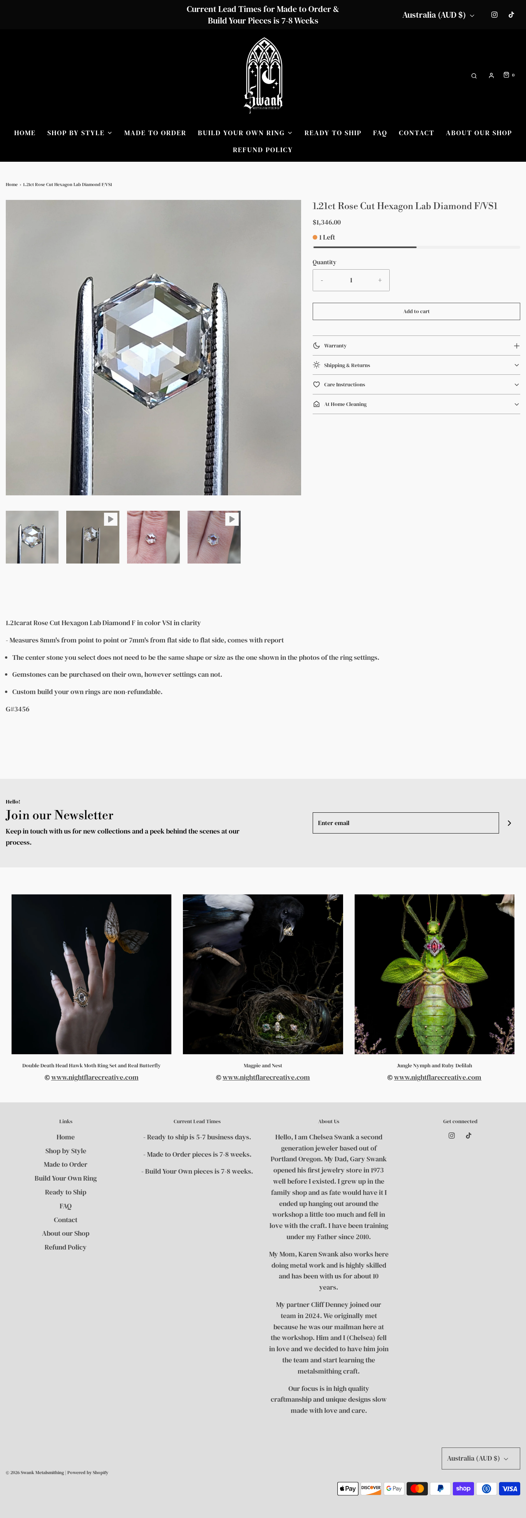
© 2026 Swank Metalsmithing (35, 1472)
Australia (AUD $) (435, 14)
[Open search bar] (474, 75)
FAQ (380, 133)
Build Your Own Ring (66, 1178)
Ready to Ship (333, 133)
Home (25, 133)
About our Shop (479, 133)
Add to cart (416, 311)
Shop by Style (65, 1151)
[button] (32, 537)
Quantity (325, 262)
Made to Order (155, 133)
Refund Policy (263, 149)
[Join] (509, 823)
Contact (416, 133)
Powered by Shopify (87, 1472)
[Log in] (491, 75)
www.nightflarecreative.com (95, 1077)
